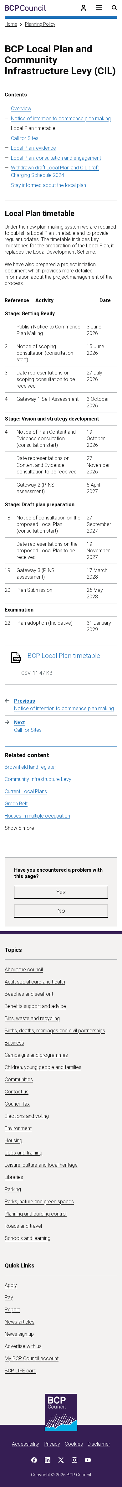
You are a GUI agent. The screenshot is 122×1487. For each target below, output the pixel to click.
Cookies (74, 1444)
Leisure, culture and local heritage (41, 1165)
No (61, 910)
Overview (21, 108)
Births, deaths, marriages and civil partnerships (55, 1031)
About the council (24, 970)
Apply (11, 1285)
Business (14, 1043)
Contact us (16, 1092)
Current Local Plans (26, 791)
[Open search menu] (114, 8)
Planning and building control (36, 1214)
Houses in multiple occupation (37, 816)
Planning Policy (40, 24)
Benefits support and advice (35, 1006)
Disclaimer (99, 1444)
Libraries (14, 1177)
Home (11, 24)
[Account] (83, 8)
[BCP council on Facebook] (34, 1460)
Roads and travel (23, 1226)
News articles (19, 1322)
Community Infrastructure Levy (38, 779)
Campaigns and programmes (36, 1055)
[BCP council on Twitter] (61, 1460)
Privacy (52, 1444)
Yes (61, 892)
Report (12, 1310)
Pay (9, 1297)
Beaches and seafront (29, 994)
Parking (13, 1189)
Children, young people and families (43, 1067)
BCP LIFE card (20, 1371)
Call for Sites (24, 138)
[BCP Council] (25, 8)
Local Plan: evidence (33, 148)
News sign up (19, 1334)
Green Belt (16, 804)
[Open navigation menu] (99, 8)
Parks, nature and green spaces (39, 1202)
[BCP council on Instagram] (74, 1460)
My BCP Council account (31, 1358)
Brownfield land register (30, 767)
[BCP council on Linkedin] (47, 1460)
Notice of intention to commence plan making (61, 118)
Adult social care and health (35, 982)
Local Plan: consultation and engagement (56, 158)
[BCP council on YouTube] (88, 1460)
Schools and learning (27, 1238)
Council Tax (17, 1104)
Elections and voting (27, 1116)
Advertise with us (23, 1346)
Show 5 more (19, 828)
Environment (18, 1128)
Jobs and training (23, 1153)
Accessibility (25, 1444)
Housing (13, 1141)
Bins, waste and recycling (32, 1018)
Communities (19, 1079)
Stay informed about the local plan (48, 185)
